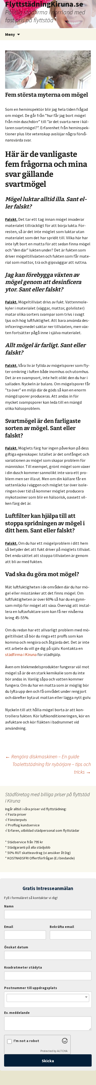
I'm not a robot (26, 1041)
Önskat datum (16, 947)
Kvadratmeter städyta (23, 967)
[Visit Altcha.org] (65, 1042)
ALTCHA (62, 1051)
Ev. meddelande (17, 1013)
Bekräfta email (62, 927)
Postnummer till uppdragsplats (30, 988)
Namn (9, 906)
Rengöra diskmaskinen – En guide (42, 756)
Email (8, 927)
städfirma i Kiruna (21, 654)
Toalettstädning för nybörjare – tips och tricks (51, 768)
